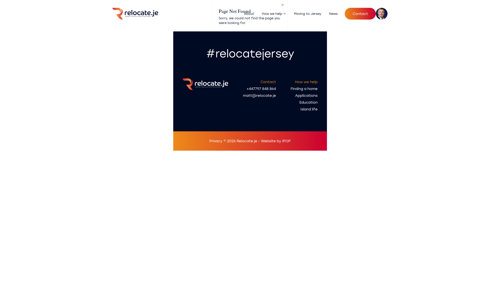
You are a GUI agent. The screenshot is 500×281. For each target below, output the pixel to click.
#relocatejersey (250, 53)
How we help (272, 14)
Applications (306, 95)
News (333, 14)
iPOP (286, 141)
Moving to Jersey (307, 14)
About (249, 14)
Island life (309, 109)
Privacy (215, 141)
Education (308, 102)
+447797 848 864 (261, 88)
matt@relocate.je (259, 95)
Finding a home (304, 88)
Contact (360, 13)
